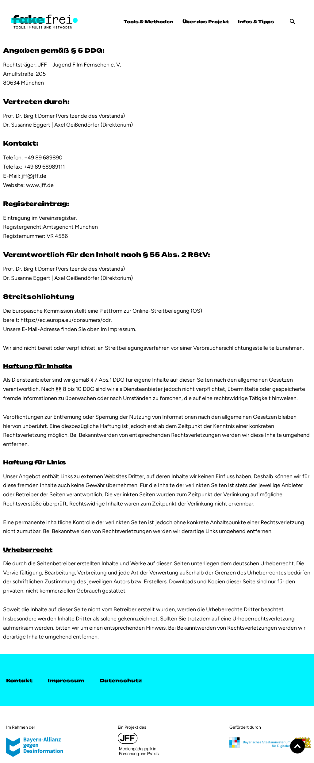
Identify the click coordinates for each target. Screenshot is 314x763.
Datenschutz (121, 680)
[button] (292, 21)
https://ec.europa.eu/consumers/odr (66, 320)
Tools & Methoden (148, 21)
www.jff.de (40, 185)
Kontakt (19, 680)
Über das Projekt (205, 21)
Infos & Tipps (256, 21)
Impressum (66, 680)
